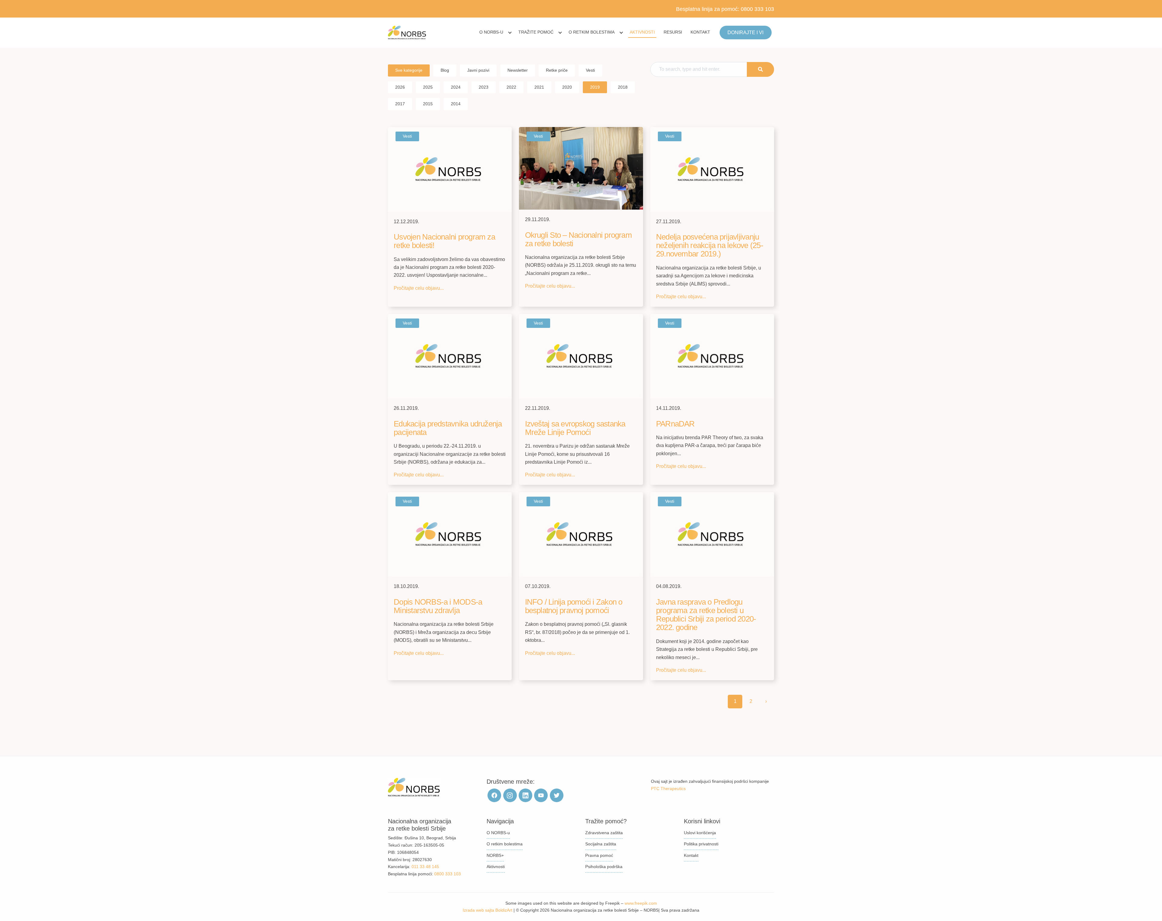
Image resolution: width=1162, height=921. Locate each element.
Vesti (590, 70)
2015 (428, 103)
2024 (456, 87)
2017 (400, 103)
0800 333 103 (757, 9)
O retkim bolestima (592, 32)
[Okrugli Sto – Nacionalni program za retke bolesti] (581, 168)
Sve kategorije (408, 70)
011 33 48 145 (425, 866)
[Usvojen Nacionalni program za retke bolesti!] (450, 168)
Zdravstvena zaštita (604, 832)
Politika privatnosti (701, 843)
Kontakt (700, 32)
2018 (623, 87)
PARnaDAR (675, 424)
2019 (595, 87)
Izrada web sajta (478, 910)
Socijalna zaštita (600, 843)
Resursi (673, 32)
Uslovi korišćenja (700, 832)
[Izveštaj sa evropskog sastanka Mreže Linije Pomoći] (581, 355)
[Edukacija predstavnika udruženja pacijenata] (450, 355)
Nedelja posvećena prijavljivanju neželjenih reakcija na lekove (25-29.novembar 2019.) (709, 245)
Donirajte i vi (745, 32)
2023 (483, 87)
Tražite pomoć (535, 32)
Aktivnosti (642, 32)
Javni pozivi (478, 70)
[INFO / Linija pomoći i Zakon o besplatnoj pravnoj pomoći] (581, 534)
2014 (456, 103)
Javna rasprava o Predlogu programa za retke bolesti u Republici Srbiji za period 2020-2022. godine (706, 615)
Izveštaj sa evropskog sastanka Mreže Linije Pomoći (575, 428)
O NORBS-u (491, 32)
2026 (400, 87)
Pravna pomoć (599, 855)
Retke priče (557, 70)
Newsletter (517, 70)
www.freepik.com (641, 903)
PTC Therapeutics (668, 788)
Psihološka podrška (603, 866)
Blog (445, 70)
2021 (539, 87)
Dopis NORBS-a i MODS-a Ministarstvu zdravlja (438, 606)
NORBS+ (495, 855)
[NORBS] (407, 33)
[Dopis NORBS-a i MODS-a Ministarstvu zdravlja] (450, 534)
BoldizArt (503, 910)
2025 (428, 87)
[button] (760, 69)
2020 (567, 87)
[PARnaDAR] (712, 355)
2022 (511, 87)
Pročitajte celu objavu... (419, 288)
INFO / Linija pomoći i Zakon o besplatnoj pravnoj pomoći (573, 606)
